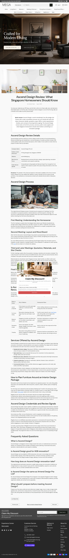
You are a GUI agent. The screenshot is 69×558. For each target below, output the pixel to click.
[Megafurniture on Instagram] (63, 1)
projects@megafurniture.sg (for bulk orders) (33, 540)
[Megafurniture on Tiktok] (64, 1)
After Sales (63, 550)
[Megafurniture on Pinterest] (61, 1)
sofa (15, 244)
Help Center (50, 528)
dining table (20, 392)
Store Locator (64, 528)
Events (62, 539)
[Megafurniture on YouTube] (66, 1)
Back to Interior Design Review (34, 504)
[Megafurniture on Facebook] (59, 1)
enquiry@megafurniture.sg (33, 537)
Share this (15, 499)
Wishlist (49, 530)
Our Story (63, 526)
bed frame (53, 312)
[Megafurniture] (7, 5)
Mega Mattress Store (63, 546)
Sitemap (63, 542)
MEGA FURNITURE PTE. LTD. (11, 554)
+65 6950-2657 (30, 535)
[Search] (51, 5)
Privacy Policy (64, 537)
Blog (62, 535)
